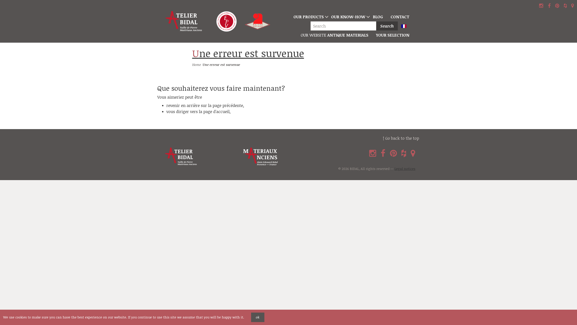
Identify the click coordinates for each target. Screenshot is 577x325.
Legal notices (404, 169)
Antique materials (334, 35)
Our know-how (348, 16)
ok (257, 317)
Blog (378, 16)
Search (387, 26)
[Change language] (405, 26)
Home (196, 65)
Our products (308, 16)
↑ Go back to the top (401, 138)
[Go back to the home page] (184, 21)
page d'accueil (216, 111)
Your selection (392, 35)
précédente (232, 105)
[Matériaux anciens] (281, 156)
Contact (400, 16)
